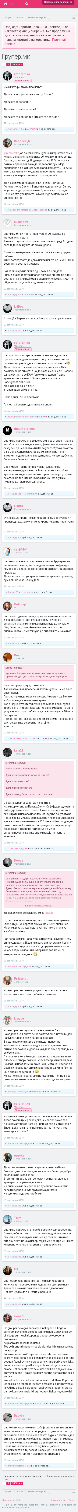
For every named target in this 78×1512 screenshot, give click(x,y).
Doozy (32, 848)
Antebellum (14, 210)
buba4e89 (21, 222)
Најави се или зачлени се (58, 2)
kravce (19, 1018)
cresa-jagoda (40, 210)
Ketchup (20, 604)
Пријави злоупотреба (16, 1505)
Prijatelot (20, 978)
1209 (10, 848)
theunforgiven (24, 429)
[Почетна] (5, 4)
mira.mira (19, 417)
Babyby (19, 1415)
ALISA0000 (31, 129)
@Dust (49, 912)
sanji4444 (20, 549)
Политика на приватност (63, 1505)
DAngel (12, 966)
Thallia (11, 738)
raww (10, 417)
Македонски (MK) (11, 1500)
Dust (17, 655)
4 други (43, 417)
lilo (16, 1269)
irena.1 (19, 1316)
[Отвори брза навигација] (74, 17)
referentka (22, 74)
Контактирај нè (59, 1500)
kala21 (18, 750)
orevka (19, 1155)
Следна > (17, 64)
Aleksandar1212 (16, 129)
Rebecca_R (22, 141)
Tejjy (17, 1218)
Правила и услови (38, 1505)
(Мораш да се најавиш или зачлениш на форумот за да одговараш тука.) (39, 1477)
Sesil (35, 738)
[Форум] (12, 4)
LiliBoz (18, 306)
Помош (72, 1500)
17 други (44, 738)
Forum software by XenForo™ (16, 1507)
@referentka (11, 153)
